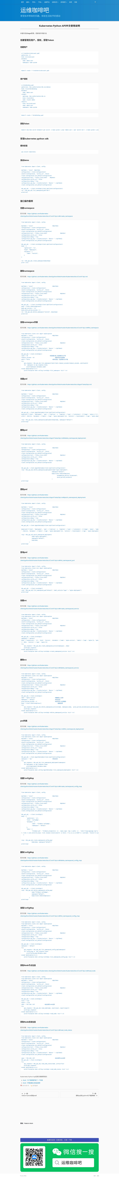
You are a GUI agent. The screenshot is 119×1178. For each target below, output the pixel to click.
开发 (33, 2)
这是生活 (54, 2)
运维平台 (47, 2)
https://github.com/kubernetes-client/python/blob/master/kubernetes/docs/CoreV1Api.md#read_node (61, 971)
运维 (27, 2)
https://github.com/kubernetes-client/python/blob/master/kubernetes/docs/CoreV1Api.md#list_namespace (63, 328)
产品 (39, 2)
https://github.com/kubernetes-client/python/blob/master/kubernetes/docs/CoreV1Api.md (57, 276)
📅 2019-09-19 (24, 1085)
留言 (95, 1175)
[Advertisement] (59, 1111)
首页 (22, 2)
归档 (75, 2)
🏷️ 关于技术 (34, 1085)
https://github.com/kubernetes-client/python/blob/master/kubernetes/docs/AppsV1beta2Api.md (59, 384)
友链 (98, 1175)
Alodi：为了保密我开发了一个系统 (33, 1080)
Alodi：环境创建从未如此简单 (31, 1083)
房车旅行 (63, 2)
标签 (70, 2)
